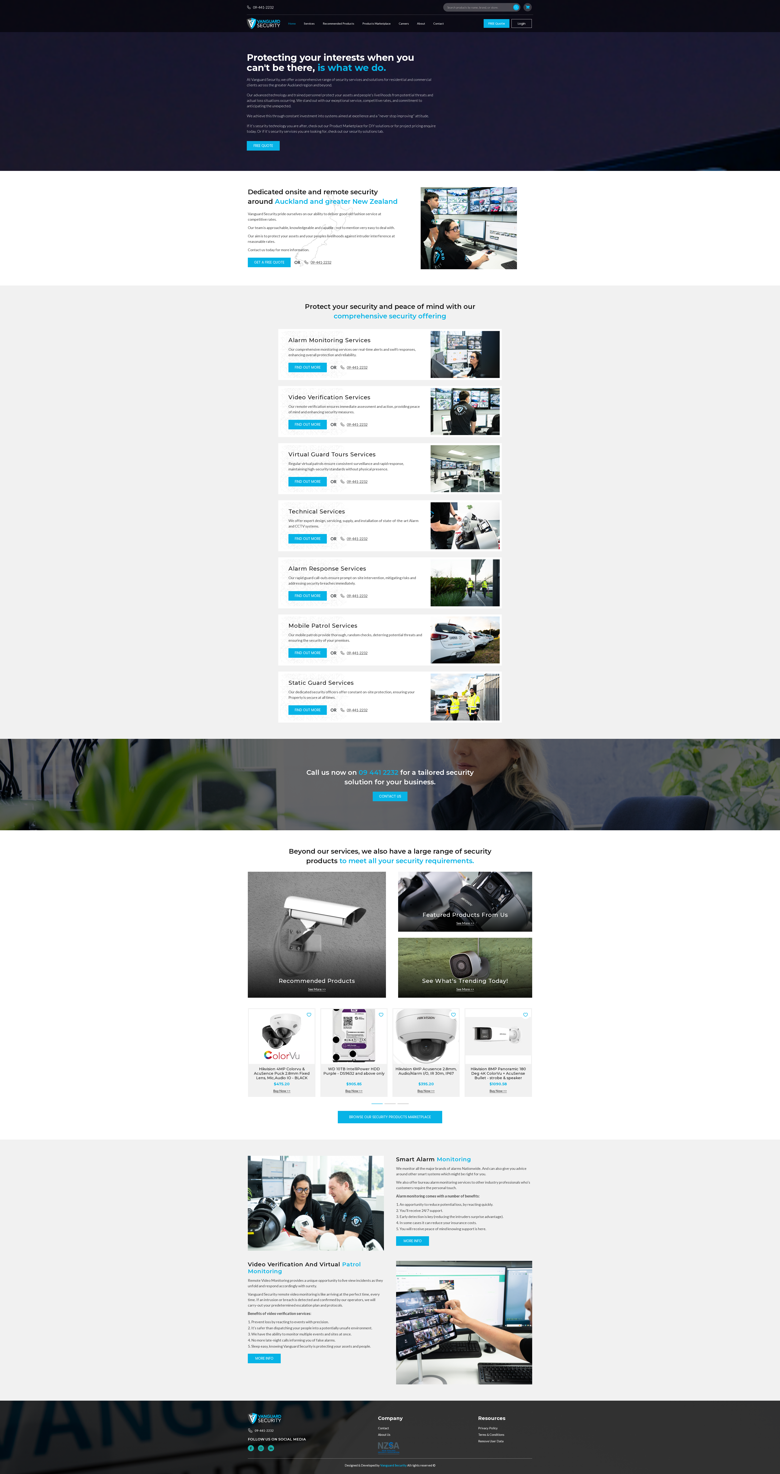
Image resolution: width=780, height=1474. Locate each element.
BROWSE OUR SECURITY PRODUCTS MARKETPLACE (390, 1117)
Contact (383, 1428)
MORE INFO (413, 1240)
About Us (384, 1434)
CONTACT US (390, 796)
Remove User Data (491, 1441)
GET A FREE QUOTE (269, 262)
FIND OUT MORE (308, 367)
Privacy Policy (488, 1428)
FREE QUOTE (263, 145)
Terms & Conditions (491, 1434)
